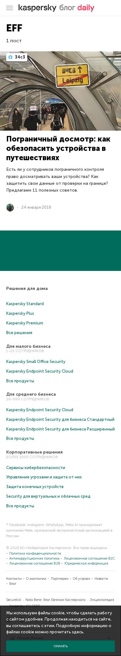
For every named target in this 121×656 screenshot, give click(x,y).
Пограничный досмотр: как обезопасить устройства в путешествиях (58, 148)
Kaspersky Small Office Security (35, 361)
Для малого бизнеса (28, 346)
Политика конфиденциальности (35, 553)
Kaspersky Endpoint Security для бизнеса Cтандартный (60, 419)
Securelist (13, 600)
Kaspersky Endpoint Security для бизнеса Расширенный (60, 429)
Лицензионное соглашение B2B (34, 563)
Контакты (14, 579)
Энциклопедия (102, 600)
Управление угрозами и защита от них (44, 477)
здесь (77, 632)
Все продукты (20, 381)
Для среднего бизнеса (31, 394)
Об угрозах (81, 579)
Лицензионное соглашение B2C (89, 558)
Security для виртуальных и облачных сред (48, 496)
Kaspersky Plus (20, 313)
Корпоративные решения (34, 452)
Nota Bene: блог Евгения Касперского (55, 600)
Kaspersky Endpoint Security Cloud (39, 371)
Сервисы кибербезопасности (35, 467)
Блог (12, 584)
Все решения (19, 332)
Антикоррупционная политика (34, 558)
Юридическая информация (86, 563)
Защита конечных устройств (35, 486)
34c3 (19, 57)
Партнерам (60, 579)
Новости (101, 579)
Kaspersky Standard (25, 303)
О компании (36, 579)
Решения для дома (27, 288)
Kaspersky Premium (24, 323)
